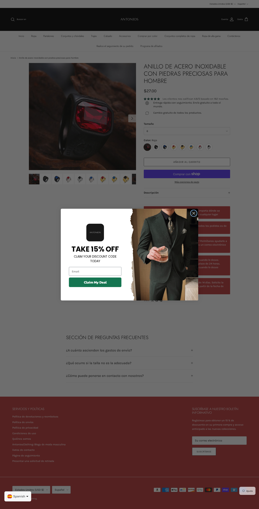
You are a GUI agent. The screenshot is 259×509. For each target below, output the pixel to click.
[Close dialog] (194, 213)
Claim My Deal (95, 282)
